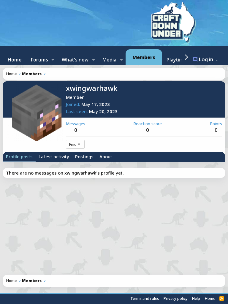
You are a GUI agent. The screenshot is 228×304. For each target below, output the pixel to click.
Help (196, 298)
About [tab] (105, 156)
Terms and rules (144, 298)
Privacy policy (176, 298)
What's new (75, 59)
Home (14, 59)
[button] (53, 59)
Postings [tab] (84, 156)
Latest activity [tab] (54, 156)
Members (143, 57)
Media (109, 59)
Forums (39, 59)
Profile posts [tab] (19, 156)
